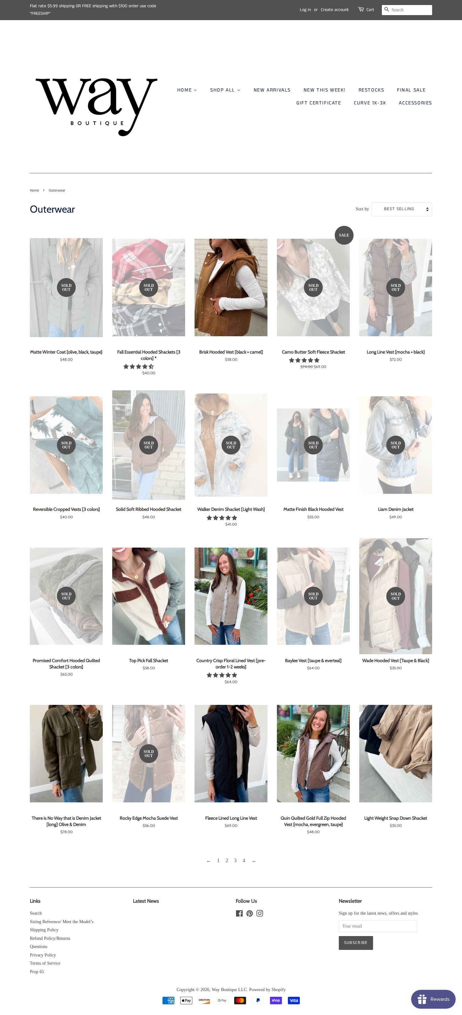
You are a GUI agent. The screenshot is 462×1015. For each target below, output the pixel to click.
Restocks (371, 90)
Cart (370, 10)
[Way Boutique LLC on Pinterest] (249, 914)
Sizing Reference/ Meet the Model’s (61, 921)
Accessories (415, 103)
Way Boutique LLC (229, 989)
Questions (38, 946)
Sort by (362, 208)
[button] (139, 366)
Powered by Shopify (267, 989)
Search (36, 913)
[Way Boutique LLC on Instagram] (259, 914)
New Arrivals (272, 90)
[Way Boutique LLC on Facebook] (239, 914)
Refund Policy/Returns (50, 938)
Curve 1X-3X (370, 103)
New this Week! (325, 90)
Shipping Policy (44, 930)
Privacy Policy (43, 955)
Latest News (146, 901)
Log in (305, 10)
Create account (335, 10)
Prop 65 (37, 971)
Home (185, 90)
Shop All (223, 90)
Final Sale (411, 90)
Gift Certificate (318, 103)
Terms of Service (45, 963)
